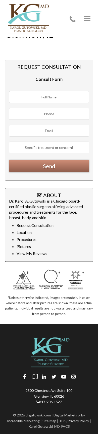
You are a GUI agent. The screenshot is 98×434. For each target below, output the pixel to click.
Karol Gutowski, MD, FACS (49, 426)
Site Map (49, 421)
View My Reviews (32, 253)
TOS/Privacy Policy (74, 421)
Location (24, 232)
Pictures (24, 246)
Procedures (26, 239)
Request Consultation (35, 225)
